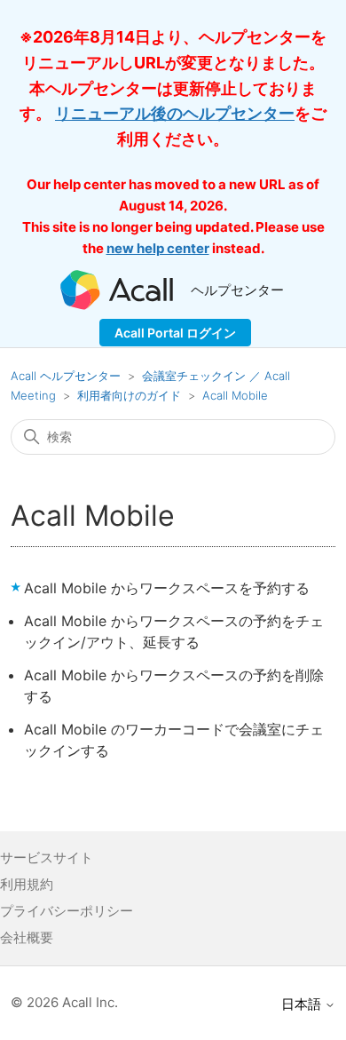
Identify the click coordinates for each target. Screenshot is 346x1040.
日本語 (303, 1004)
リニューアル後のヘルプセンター (175, 113)
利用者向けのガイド (129, 395)
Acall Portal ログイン (175, 332)
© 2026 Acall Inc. (64, 1002)
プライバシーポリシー (66, 910)
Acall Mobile (235, 395)
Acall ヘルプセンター (67, 376)
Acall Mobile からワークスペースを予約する (167, 588)
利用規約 (26, 884)
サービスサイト (46, 857)
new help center (157, 248)
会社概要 (26, 937)
